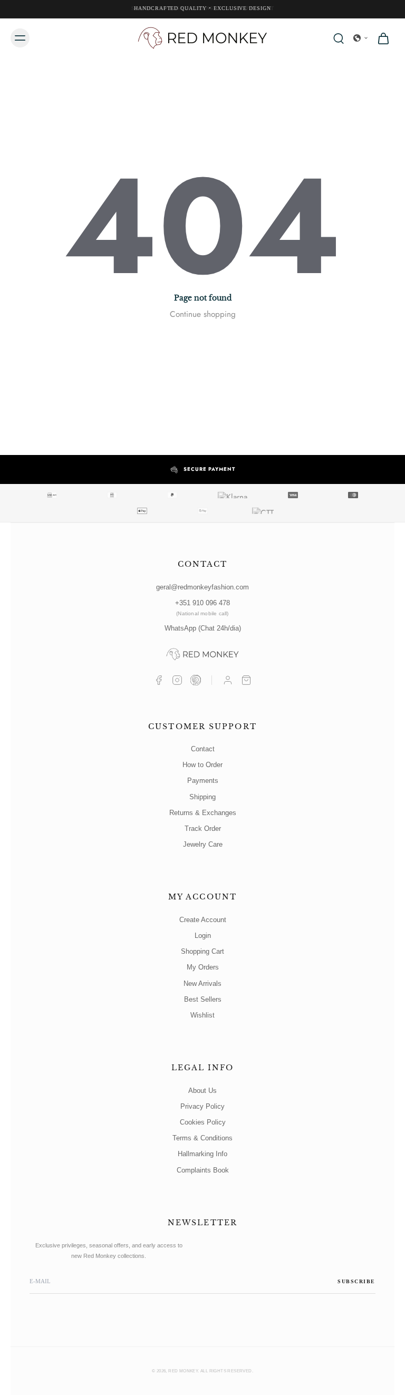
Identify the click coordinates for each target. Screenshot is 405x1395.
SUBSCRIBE (356, 1281)
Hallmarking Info (202, 1154)
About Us (202, 1090)
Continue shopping (203, 314)
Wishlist (202, 1015)
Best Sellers (202, 999)
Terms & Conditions (202, 1138)
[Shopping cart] (246, 680)
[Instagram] (177, 680)
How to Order (202, 765)
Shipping (202, 797)
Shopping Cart (202, 951)
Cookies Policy (203, 1122)
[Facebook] (158, 680)
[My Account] (228, 680)
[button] (360, 38)
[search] (338, 38)
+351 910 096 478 (202, 607)
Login (203, 935)
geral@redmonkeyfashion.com (202, 587)
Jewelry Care (203, 844)
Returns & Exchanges (202, 813)
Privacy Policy (202, 1106)
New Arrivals (202, 983)
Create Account (202, 920)
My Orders (203, 967)
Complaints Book (203, 1170)
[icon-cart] (382, 38)
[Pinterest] (195, 680)
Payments (202, 780)
